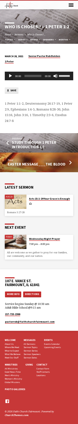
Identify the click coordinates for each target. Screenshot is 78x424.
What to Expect (12, 350)
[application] (39, 76)
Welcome (10, 340)
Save (13, 90)
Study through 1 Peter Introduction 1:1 (34, 144)
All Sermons (29, 344)
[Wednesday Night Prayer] (15, 242)
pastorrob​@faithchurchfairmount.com (30, 321)
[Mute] (55, 76)
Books (34, 39)
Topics (9, 39)
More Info (13, 294)
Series (22, 39)
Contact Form (42, 368)
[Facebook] (7, 401)
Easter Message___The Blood (36, 164)
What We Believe (12, 354)
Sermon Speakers (32, 354)
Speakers (48, 39)
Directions (32, 294)
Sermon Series (31, 350)
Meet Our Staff (11, 357)
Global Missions (12, 382)
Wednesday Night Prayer (44, 238)
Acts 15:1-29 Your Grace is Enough (49, 198)
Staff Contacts (43, 371)
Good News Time (13, 371)
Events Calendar (52, 344)
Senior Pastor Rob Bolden (44, 56)
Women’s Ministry (13, 378)
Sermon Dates (30, 357)
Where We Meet (12, 347)
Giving (29, 364)
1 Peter (9, 61)
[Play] (10, 76)
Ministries (11, 364)
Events (48, 340)
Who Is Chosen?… (36, 34)
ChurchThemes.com (17, 415)
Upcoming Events (52, 347)
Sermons (19, 34)
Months (63, 39)
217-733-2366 (12, 314)
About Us (9, 344)
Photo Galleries (15, 389)
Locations (41, 375)
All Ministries (11, 368)
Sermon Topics (30, 347)
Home (8, 34)
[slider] (65, 75)
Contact (41, 364)
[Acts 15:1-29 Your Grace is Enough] (15, 202)
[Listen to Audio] (30, 204)
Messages (30, 340)
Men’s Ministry (12, 375)
